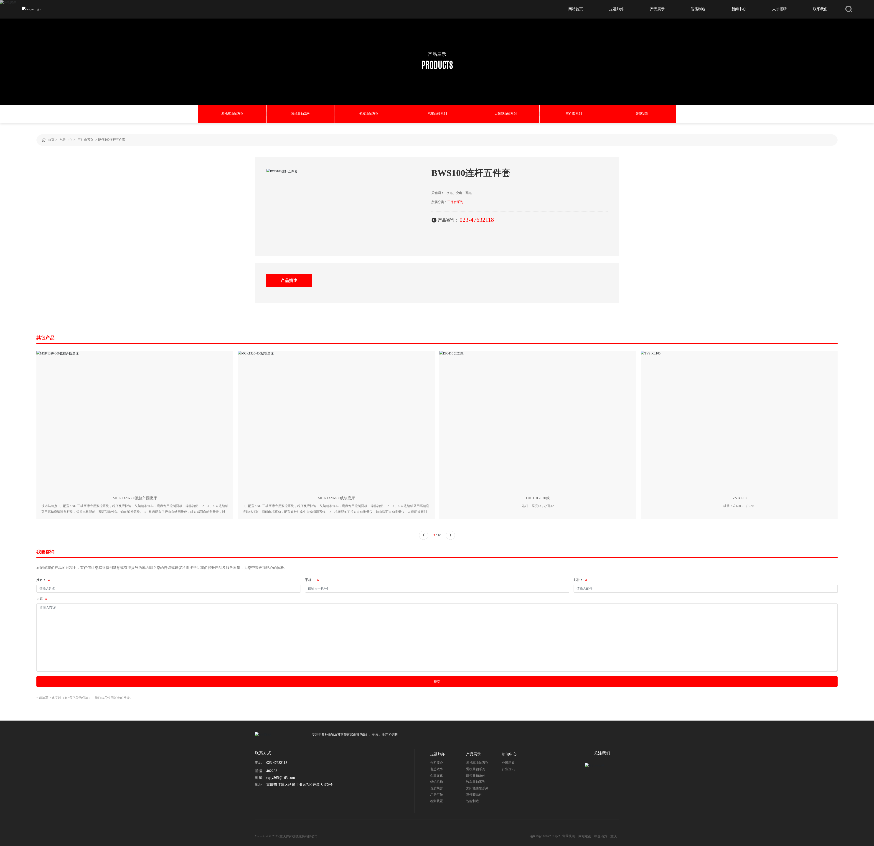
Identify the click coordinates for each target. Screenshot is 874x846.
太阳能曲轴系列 (505, 113)
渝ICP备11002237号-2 (545, 836)
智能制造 (641, 113)
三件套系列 (574, 113)
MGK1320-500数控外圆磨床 (135, 498)
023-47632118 (477, 220)
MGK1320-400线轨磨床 (336, 498)
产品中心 (65, 140)
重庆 (613, 836)
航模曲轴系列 (369, 113)
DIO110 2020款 (538, 498)
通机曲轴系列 (300, 113)
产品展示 (437, 54)
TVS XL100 (739, 498)
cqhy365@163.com (280, 778)
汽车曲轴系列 (437, 113)
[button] (423, 535)
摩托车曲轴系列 (232, 113)
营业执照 (568, 836)
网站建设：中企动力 (592, 836)
